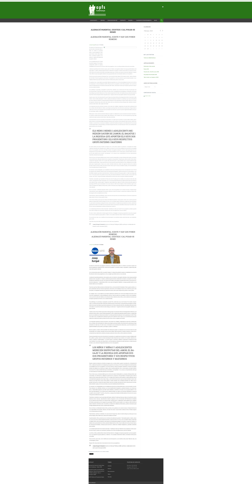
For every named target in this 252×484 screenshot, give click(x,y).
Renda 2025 (146, 69)
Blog (155, 20)
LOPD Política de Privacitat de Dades (96, 477)
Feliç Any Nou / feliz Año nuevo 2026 (151, 71)
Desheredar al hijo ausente (149, 66)
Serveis (102, 20)
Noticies (109, 468)
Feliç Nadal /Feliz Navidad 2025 (150, 74)
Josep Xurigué (92, 44)
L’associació (93, 20)
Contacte (122, 20)
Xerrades (110, 476)
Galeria (130, 20)
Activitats (109, 465)
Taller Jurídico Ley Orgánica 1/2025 (151, 77)
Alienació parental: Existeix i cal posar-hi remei (113, 237)
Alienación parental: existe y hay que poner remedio (113, 38)
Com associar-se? (112, 20)
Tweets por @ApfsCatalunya (150, 57)
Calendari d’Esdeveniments (143, 20)
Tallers (109, 474)
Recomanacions (111, 471)
